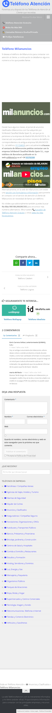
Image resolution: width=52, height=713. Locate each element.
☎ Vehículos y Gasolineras (15, 622)
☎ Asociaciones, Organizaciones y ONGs (21, 521)
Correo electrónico (36, 416)
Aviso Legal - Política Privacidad (41, 711)
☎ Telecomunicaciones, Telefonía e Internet (22, 611)
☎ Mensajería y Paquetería (15, 575)
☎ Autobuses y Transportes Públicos (20, 527)
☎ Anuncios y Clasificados (15, 510)
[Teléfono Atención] (26, 6)
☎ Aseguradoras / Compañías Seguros (20, 516)
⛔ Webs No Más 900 (12, 27)
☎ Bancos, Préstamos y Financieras (19, 533)
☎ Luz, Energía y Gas (13, 569)
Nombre (8, 416)
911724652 (19, 145)
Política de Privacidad (26, 455)
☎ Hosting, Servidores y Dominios (18, 563)
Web (6, 426)
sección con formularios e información (22, 192)
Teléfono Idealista (36, 319)
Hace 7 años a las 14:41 (32, 372)
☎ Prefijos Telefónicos (13, 37)
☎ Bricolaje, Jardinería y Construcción (20, 539)
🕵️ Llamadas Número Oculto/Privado (20, 32)
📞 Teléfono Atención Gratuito (17, 22)
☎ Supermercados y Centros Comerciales (22, 599)
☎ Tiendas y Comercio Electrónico (18, 617)
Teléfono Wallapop (12, 319)
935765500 (30, 157)
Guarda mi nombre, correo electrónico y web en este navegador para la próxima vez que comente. (25, 442)
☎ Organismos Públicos (14, 581)
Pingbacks (31, 335)
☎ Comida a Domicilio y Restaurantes (20, 551)
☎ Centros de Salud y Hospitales (18, 545)
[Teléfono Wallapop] (14, 310)
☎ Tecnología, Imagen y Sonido (17, 605)
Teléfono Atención (16, 684)
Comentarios (13, 335)
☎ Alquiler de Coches (13, 504)
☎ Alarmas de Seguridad (15, 498)
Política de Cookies (23, 711)
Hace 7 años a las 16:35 (19, 347)
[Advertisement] (23, 81)
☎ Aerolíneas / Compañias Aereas (18, 486)
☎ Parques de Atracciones (15, 587)
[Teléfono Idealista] (38, 310)
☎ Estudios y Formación (14, 557)
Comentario (10, 399)
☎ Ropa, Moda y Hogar (14, 593)
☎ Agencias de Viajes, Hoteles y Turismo (21, 492)
